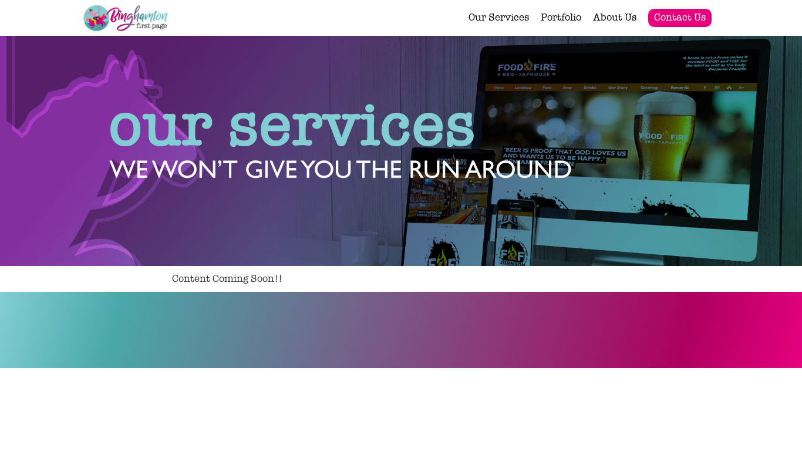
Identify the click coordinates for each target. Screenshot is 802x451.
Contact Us (680, 17)
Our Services (499, 17)
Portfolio (561, 17)
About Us (614, 17)
